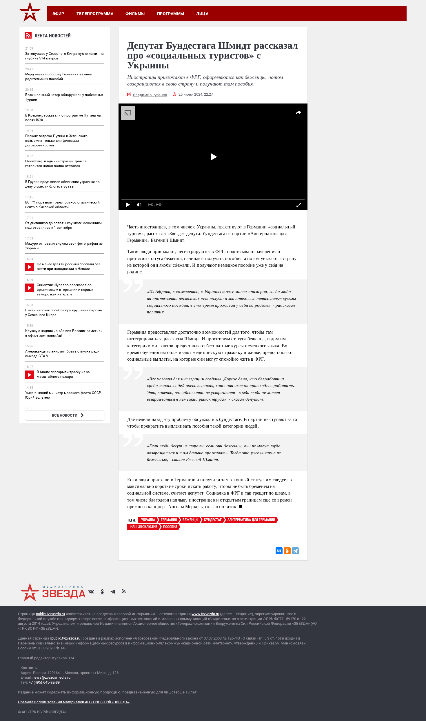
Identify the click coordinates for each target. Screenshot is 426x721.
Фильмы (135, 13)
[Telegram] (295, 550)
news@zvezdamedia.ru (51, 677)
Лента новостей (52, 35)
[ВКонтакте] (279, 550)
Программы (170, 13)
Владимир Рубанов (150, 95)
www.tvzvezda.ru (205, 614)
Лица (202, 13)
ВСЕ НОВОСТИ (64, 415)
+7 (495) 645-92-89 (44, 682)
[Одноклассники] (287, 550)
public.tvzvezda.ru (50, 614)
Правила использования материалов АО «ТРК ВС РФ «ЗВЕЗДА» (74, 702)
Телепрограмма (95, 13)
